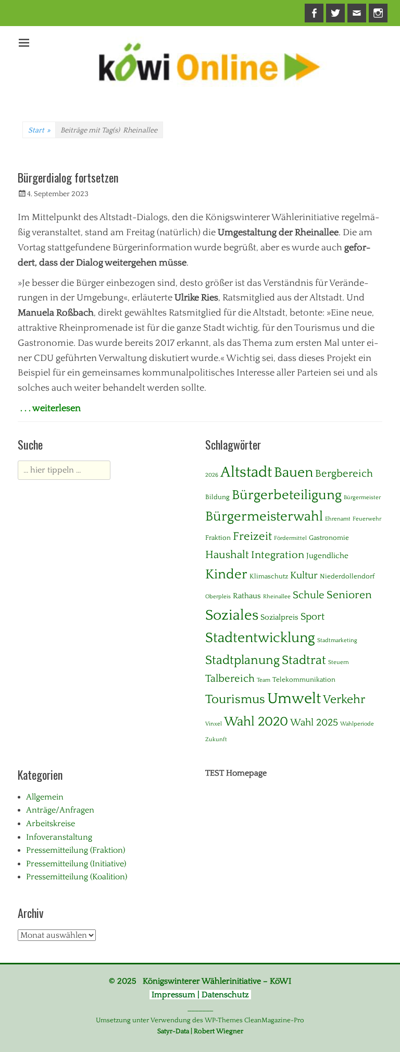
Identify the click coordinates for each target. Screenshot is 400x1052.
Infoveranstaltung (59, 837)
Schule (308, 595)
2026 (211, 475)
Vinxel (213, 724)
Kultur (304, 575)
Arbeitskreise (50, 823)
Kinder (226, 574)
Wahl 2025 (314, 722)
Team (263, 680)
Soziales (231, 615)
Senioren (349, 595)
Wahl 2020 (256, 722)
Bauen (293, 472)
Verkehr (344, 699)
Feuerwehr (367, 519)
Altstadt (246, 472)
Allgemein (45, 797)
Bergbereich (344, 473)
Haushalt (227, 555)
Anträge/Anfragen (60, 810)
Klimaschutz (268, 576)
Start (39, 130)
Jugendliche (327, 555)
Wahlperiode (357, 724)
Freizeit (252, 536)
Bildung (217, 497)
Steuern (338, 662)
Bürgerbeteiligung (287, 495)
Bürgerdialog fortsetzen (68, 177)
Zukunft (216, 739)
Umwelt (294, 698)
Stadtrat (304, 660)
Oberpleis (218, 597)
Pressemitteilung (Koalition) (76, 876)
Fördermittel (290, 538)
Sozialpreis (279, 617)
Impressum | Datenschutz (200, 994)
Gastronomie (329, 537)
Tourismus (235, 699)
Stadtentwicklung (260, 638)
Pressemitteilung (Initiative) (76, 863)
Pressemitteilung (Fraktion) (75, 850)
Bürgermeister (362, 497)
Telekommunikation (303, 679)
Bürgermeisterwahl (264, 516)
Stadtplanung (242, 660)
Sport (312, 616)
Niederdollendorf (347, 576)
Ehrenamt (338, 519)
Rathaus (247, 595)
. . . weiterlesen (50, 408)
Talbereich (230, 678)
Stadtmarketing (337, 640)
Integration (277, 555)
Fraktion (218, 537)
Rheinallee (277, 597)
